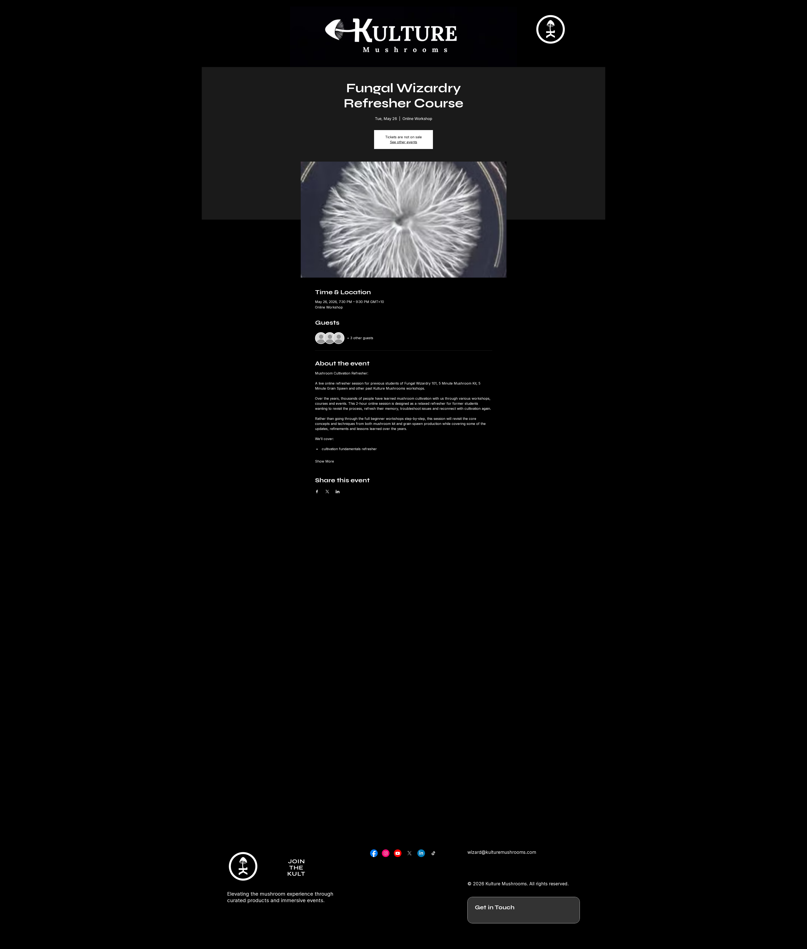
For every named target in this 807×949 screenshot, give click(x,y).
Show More (324, 461)
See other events (403, 142)
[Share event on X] (327, 491)
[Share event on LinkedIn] (338, 491)
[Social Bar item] (374, 853)
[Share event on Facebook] (317, 491)
